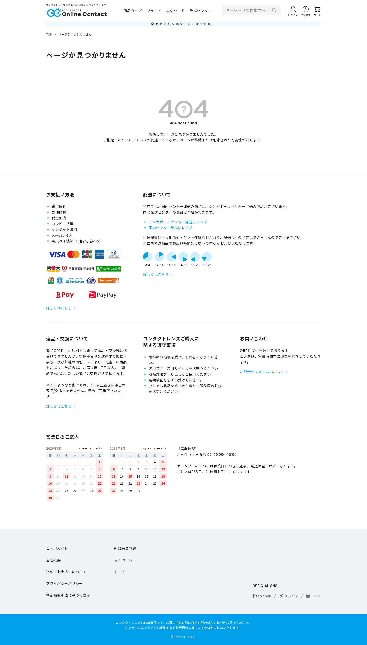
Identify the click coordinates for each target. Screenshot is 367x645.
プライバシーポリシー (64, 583)
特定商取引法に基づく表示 (68, 595)
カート (119, 571)
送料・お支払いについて (66, 571)
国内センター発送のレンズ (170, 227)
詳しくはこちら (59, 307)
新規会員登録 (125, 548)
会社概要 (53, 559)
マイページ (123, 559)
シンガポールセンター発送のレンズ (178, 221)
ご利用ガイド (57, 548)
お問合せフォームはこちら (262, 371)
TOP (49, 34)
